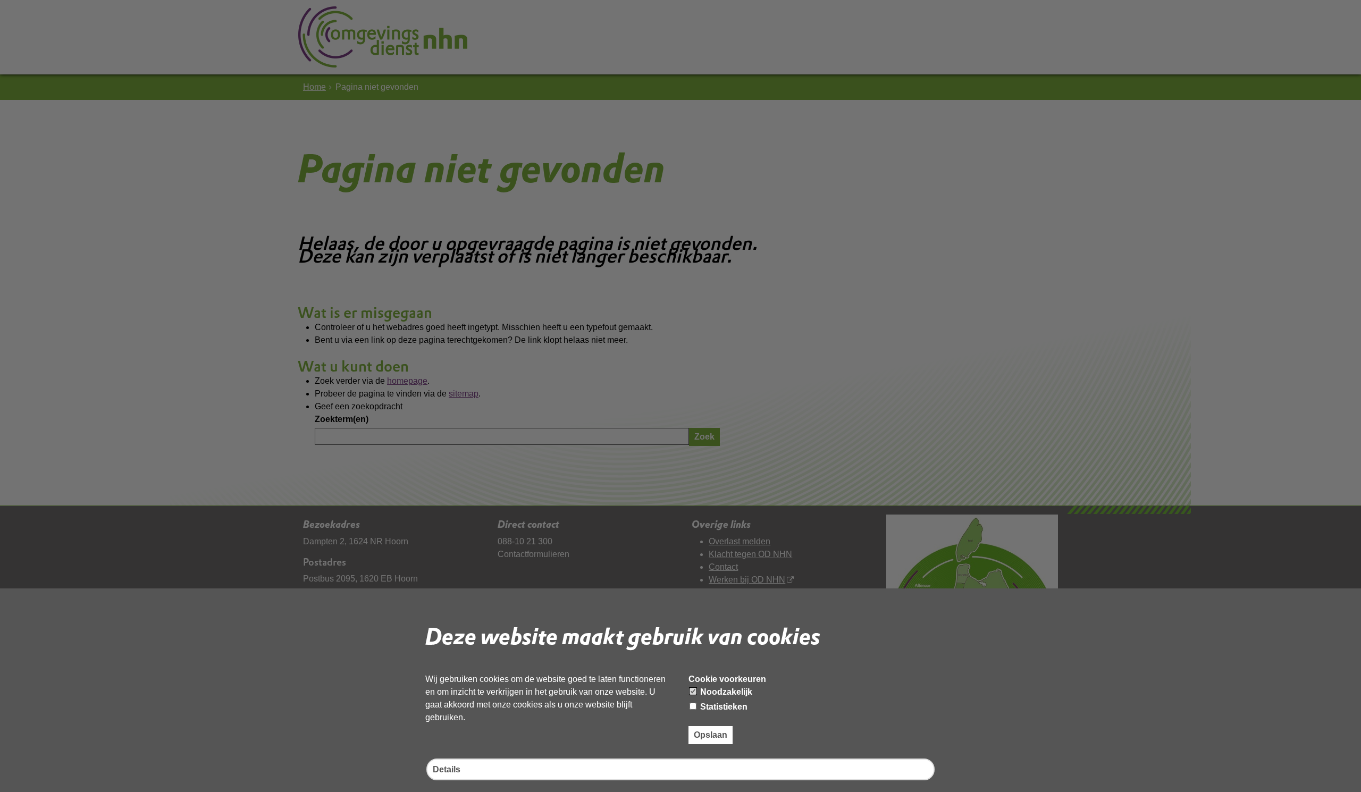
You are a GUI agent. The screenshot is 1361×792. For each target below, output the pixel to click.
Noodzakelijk (725, 691)
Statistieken (722, 706)
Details (446, 769)
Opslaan (710, 734)
